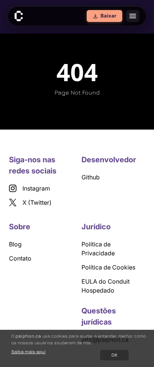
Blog (15, 244)
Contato (20, 258)
